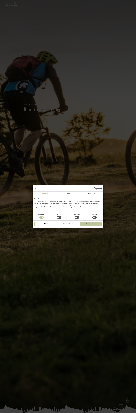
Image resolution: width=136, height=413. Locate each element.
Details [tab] (68, 193)
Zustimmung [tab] (44, 193)
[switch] (59, 217)
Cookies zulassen (90, 223)
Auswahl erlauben (68, 223)
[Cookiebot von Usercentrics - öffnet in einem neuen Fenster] (95, 188)
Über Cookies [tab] (91, 193)
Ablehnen (45, 223)
